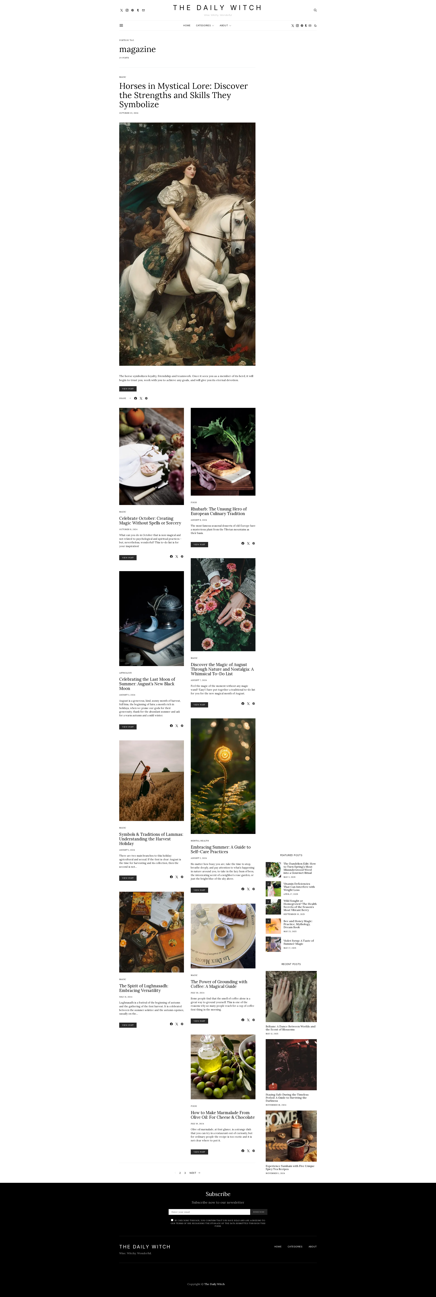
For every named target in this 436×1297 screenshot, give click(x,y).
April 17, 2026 (291, 894)
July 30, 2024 (197, 993)
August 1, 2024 (127, 850)
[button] (315, 25)
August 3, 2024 (127, 695)
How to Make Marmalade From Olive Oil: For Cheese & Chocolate (223, 1115)
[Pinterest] (132, 10)
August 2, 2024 (199, 858)
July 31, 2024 (125, 997)
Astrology (125, 673)
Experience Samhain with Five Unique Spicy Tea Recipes (290, 1167)
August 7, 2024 (199, 680)
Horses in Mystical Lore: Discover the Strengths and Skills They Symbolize (183, 95)
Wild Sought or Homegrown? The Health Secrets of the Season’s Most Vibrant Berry (300, 905)
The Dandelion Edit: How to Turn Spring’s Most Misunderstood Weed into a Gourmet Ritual (300, 868)
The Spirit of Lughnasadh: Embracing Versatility (143, 988)
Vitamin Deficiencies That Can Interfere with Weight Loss (299, 887)
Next (193, 1172)
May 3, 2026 (290, 877)
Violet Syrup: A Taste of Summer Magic (299, 942)
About (224, 25)
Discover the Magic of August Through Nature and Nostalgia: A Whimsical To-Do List (222, 669)
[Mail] (143, 10)
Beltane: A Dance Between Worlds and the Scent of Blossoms (290, 1028)
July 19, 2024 (197, 1123)
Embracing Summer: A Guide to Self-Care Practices (221, 849)
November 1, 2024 (275, 1173)
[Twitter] (121, 10)
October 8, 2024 (128, 529)
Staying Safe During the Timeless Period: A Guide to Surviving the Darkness (287, 1097)
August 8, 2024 (199, 520)
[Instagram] (127, 10)
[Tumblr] (138, 10)
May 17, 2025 (290, 948)
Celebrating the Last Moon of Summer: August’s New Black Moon (147, 684)
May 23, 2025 (290, 931)
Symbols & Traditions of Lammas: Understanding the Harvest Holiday (151, 839)
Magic (122, 77)
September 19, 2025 (294, 914)
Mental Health (200, 841)
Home (187, 25)
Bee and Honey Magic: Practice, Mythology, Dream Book (298, 924)
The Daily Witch (218, 7)
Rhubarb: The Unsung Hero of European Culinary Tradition (219, 511)
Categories (203, 25)
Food (194, 502)
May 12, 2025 (272, 1033)
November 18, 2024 (276, 1105)
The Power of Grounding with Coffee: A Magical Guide (219, 984)
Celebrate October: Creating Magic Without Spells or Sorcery (150, 521)
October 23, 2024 (128, 113)
